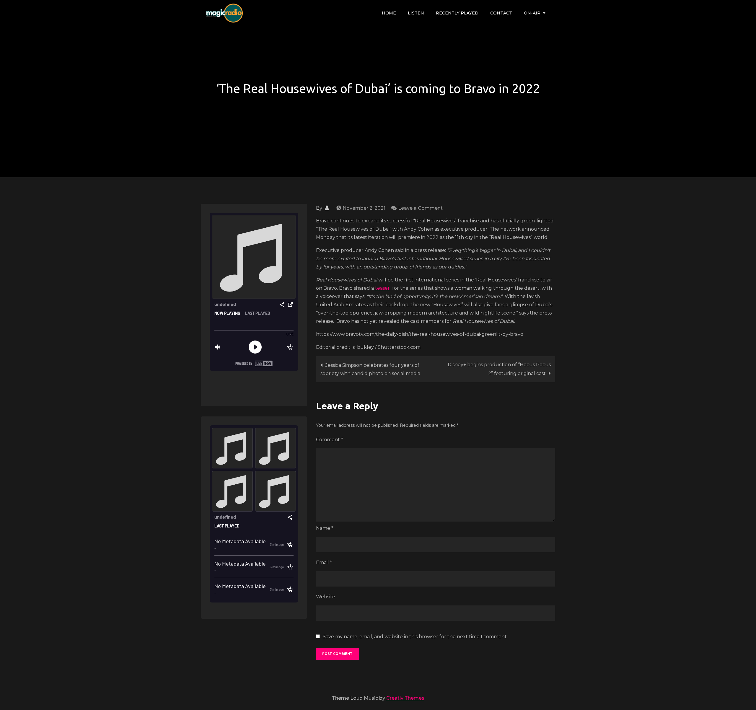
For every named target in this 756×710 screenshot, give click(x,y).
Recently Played (457, 13)
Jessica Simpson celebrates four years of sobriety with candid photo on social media (370, 369)
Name (324, 528)
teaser (382, 288)
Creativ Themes (405, 698)
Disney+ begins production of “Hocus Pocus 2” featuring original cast (499, 369)
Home (389, 13)
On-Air (532, 13)
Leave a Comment (420, 208)
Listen (416, 13)
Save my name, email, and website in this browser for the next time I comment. (415, 636)
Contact (501, 13)
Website (325, 597)
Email (324, 562)
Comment (329, 439)
